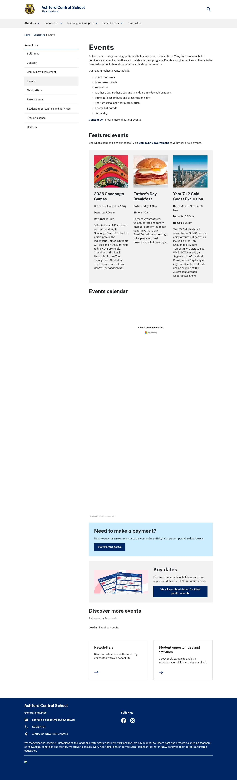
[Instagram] (133, 722)
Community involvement (154, 142)
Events (31, 81)
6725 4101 (38, 726)
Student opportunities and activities (179, 650)
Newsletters (104, 647)
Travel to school (36, 117)
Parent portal (35, 99)
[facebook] (123, 722)
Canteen (32, 62)
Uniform (32, 127)
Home (27, 35)
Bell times (33, 53)
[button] (32, 23)
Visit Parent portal (110, 546)
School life (39, 35)
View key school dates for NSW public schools (180, 591)
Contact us (96, 119)
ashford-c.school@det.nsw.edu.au (53, 719)
